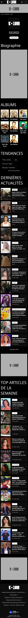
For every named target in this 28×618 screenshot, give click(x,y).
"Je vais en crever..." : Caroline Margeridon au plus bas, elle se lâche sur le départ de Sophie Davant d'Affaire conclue (19, 550)
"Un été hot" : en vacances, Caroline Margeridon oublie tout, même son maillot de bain (19, 429)
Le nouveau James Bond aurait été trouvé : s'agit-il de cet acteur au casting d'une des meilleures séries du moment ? (19, 329)
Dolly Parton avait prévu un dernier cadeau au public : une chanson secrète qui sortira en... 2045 (18, 249)
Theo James (6, 160)
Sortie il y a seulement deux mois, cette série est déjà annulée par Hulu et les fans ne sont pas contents (19, 289)
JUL (16, 160)
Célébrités (7, 14)
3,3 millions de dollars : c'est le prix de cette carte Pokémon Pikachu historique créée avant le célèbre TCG (19, 315)
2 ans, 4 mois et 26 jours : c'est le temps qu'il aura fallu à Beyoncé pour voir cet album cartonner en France (19, 342)
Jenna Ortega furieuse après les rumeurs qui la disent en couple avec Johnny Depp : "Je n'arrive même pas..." (19, 520)
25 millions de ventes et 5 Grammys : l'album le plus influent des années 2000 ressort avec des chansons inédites (19, 276)
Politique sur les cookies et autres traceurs (13, 597)
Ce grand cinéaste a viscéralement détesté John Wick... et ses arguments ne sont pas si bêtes (19, 471)
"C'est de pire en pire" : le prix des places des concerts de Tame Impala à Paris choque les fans (18, 302)
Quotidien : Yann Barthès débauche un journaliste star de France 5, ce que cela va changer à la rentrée (19, 510)
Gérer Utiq (12, 605)
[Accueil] (11, 2)
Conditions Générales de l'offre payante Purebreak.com (13, 602)
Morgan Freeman (8, 167)
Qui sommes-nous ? (21, 592)
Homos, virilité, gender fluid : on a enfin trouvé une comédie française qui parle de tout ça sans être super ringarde (19, 485)
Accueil (2, 14)
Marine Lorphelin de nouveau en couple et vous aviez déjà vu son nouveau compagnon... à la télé (19, 442)
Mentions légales (13, 595)
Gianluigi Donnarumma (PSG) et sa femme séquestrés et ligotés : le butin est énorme (19, 493)
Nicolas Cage (7, 164)
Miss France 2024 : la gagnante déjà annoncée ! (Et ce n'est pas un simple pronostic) (18, 455)
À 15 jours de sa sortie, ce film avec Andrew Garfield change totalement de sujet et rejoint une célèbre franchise (18, 236)
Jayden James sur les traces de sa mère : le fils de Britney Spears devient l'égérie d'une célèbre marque (18, 222)
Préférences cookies (20, 605)
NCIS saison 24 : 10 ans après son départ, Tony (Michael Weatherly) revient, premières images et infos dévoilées (19, 210)
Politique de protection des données (13, 600)
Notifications (6, 605)
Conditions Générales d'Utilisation (9, 592)
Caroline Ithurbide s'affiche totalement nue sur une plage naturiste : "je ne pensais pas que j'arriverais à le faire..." (19, 407)
